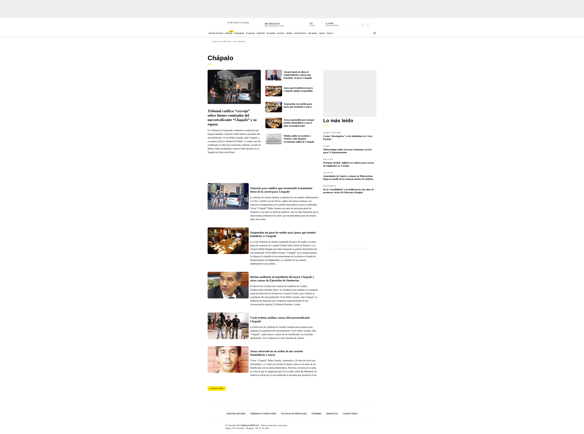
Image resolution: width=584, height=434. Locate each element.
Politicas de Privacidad (294, 414)
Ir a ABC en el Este (235, 25)
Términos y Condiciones (263, 414)
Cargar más (217, 388)
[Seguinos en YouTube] (351, 24)
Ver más (349, 136)
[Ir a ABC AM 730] (353, 33)
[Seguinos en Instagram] (356, 24)
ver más (310, 24)
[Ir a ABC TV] (345, 33)
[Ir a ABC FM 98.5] (365, 33)
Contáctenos (350, 414)
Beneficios (332, 414)
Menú (374, 24)
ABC (217, 24)
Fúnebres (317, 414)
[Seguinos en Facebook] (342, 24)
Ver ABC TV (280, 24)
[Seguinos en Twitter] (347, 24)
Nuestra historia (236, 414)
